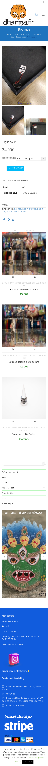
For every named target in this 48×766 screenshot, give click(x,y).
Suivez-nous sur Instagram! (15, 671)
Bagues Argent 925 (26, 428)
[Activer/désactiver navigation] (43, 15)
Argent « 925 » (8, 493)
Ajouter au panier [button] (13, 277)
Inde (4, 477)
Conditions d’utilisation (12, 644)
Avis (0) (5, 205)
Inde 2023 (10, 693)
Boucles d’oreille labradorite (24, 289)
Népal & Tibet (8, 488)
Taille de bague (9, 158)
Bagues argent (21, 37)
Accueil (9, 34)
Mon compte (7, 503)
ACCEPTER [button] (27, 762)
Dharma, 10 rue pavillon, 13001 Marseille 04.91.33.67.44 (20, 638)
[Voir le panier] (36, 14)
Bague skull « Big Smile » (24, 434)
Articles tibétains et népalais (24, 554)
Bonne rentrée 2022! (14, 705)
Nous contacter (9, 631)
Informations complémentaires (15, 180)
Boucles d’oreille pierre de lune (24, 362)
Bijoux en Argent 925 (21, 34)
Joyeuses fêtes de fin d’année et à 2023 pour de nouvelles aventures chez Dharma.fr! (22, 699)
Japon (4, 482)
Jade (4, 498)
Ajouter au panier (16, 168)
